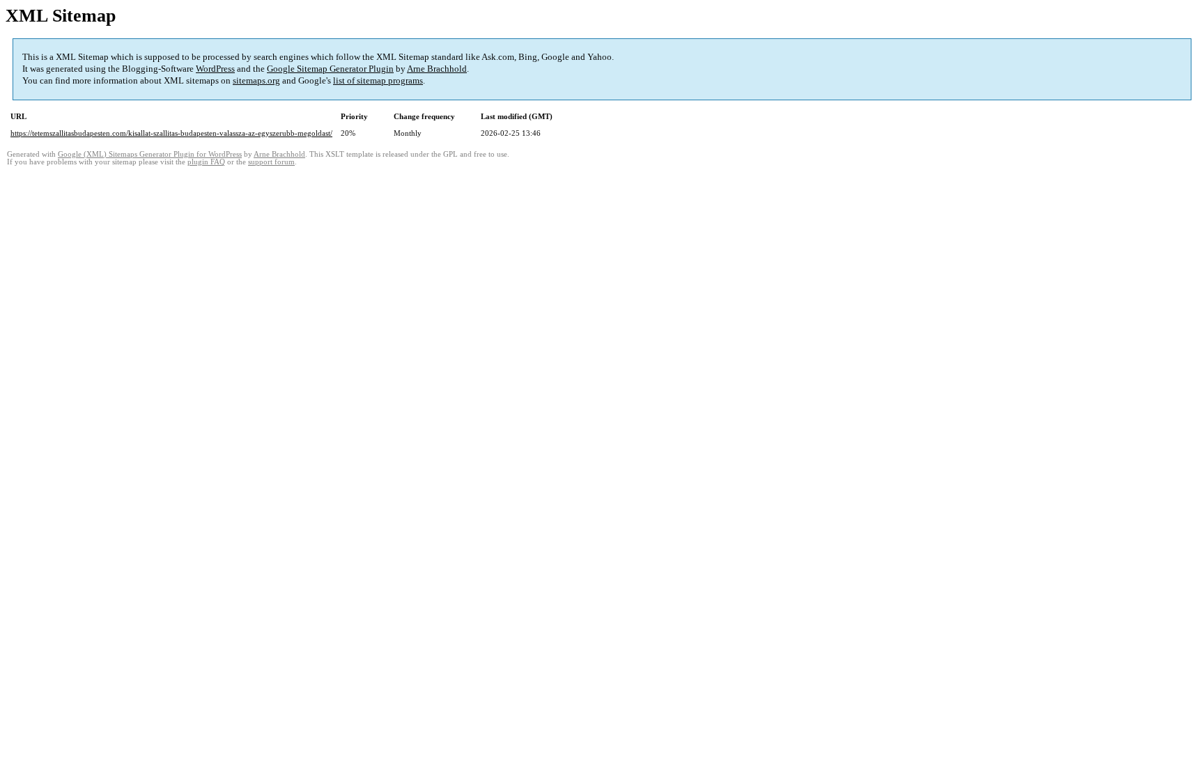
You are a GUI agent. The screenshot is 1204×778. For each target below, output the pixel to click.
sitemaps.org (256, 80)
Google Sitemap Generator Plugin (330, 68)
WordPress (215, 68)
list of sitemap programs (378, 80)
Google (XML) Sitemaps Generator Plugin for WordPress (150, 154)
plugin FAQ (206, 162)
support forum (271, 162)
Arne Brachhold (437, 68)
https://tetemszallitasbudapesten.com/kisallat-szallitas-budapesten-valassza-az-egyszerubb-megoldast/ (171, 133)
